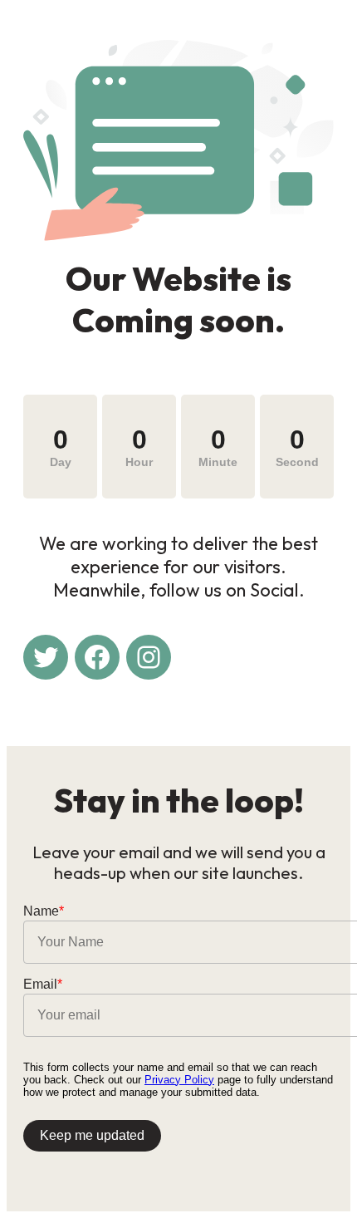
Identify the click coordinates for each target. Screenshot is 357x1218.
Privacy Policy (179, 1079)
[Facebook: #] (97, 657)
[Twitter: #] (45, 657)
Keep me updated (92, 1135)
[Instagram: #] (148, 657)
